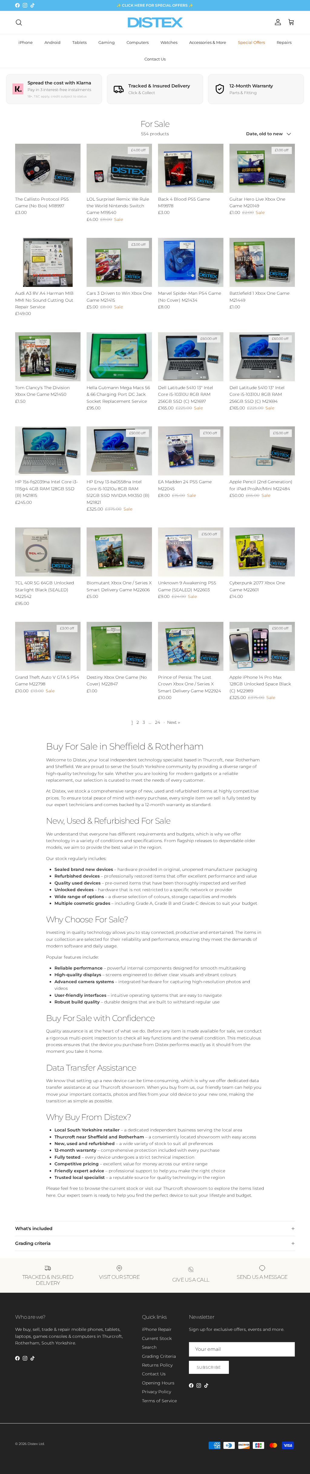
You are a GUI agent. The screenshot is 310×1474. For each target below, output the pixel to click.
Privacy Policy (156, 1391)
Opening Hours (158, 1383)
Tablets (79, 42)
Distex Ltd (36, 1444)
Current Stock (157, 1338)
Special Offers (251, 42)
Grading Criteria (159, 1356)
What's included (33, 1228)
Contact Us (155, 59)
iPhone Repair (157, 1329)
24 (157, 722)
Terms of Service (159, 1400)
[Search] (18, 22)
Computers (138, 42)
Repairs (284, 42)
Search (149, 1347)
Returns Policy (157, 1365)
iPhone (25, 42)
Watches (168, 42)
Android (53, 42)
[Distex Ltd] (155, 22)
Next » (173, 722)
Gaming (106, 42)
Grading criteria (33, 1243)
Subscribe (209, 1367)
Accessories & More (207, 42)
